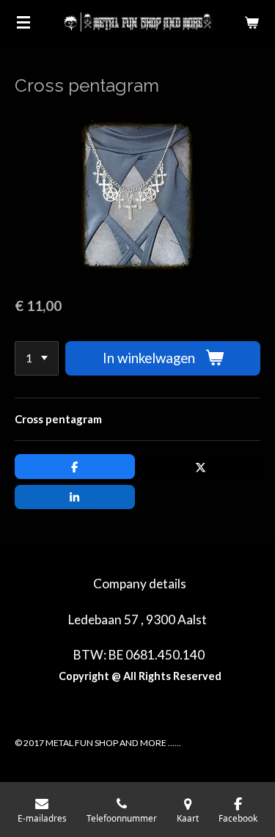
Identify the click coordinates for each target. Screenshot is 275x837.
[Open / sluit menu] (23, 22)
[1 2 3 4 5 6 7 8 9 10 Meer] (37, 358)
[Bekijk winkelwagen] (251, 22)
